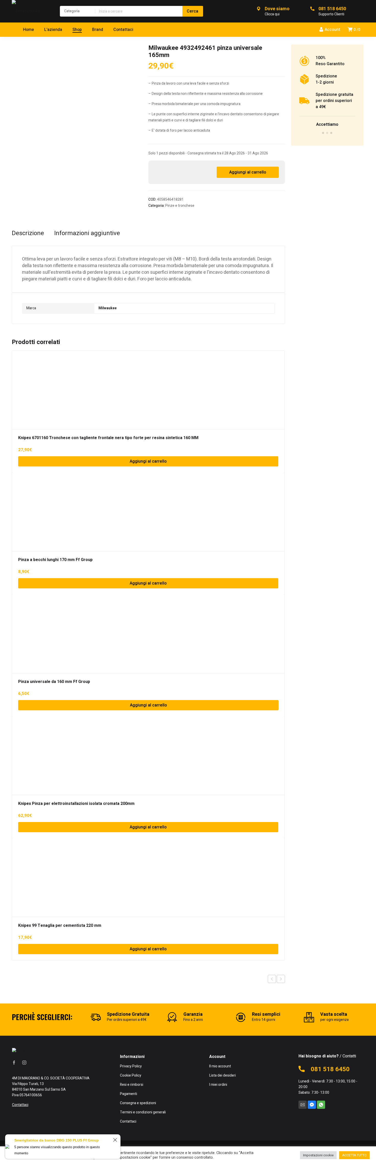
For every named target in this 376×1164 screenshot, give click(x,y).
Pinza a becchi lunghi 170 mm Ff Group (55, 560)
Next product (281, 979)
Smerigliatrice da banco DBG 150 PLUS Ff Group (56, 1140)
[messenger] (312, 1105)
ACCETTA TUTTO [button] (354, 1155)
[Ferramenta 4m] (31, 11)
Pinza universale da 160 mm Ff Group (54, 682)
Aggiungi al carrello (247, 172)
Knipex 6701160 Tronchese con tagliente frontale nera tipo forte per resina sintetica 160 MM (108, 438)
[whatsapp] (321, 1105)
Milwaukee (107, 308)
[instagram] (24, 1062)
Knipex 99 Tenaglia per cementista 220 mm (59, 925)
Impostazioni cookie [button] (318, 1155)
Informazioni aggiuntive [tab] (87, 233)
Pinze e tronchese (179, 205)
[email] (302, 1105)
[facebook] (14, 1062)
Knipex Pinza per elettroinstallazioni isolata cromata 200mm (76, 804)
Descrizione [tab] (28, 233)
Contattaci (20, 1105)
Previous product (272, 979)
